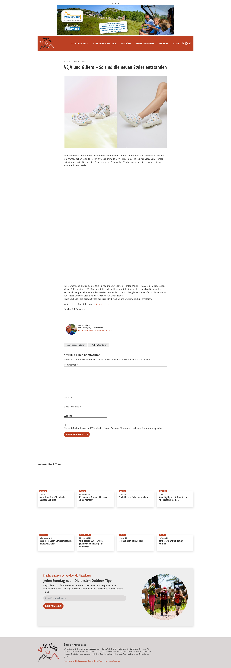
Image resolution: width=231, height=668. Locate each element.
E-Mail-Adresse (72, 406)
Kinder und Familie (145, 43)
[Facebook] (190, 43)
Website (109, 330)
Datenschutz (93, 661)
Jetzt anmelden (53, 606)
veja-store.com (101, 304)
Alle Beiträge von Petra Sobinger (91, 330)
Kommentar (71, 364)
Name (68, 397)
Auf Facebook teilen (76, 345)
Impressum (82, 661)
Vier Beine (163, 43)
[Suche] (183, 43)
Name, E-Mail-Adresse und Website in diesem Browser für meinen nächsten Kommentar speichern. (114, 428)
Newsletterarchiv (71, 661)
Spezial (176, 43)
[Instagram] (186, 43)
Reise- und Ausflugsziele (104, 43)
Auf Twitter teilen (99, 345)
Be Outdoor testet (80, 43)
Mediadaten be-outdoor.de (109, 661)
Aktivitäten (126, 43)
